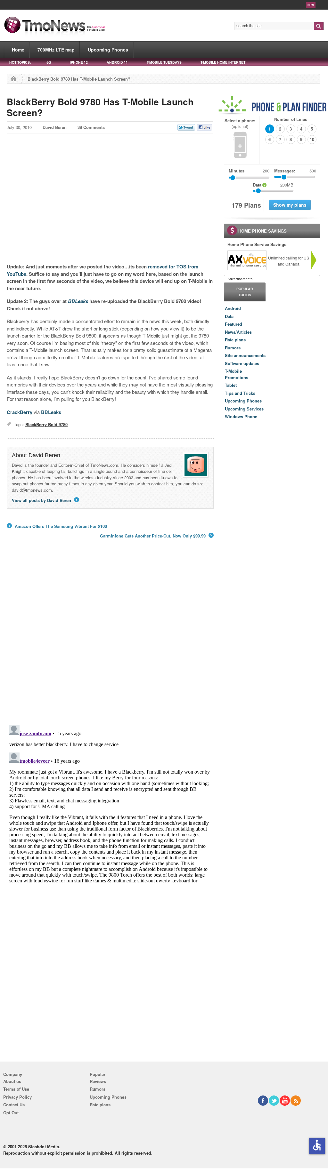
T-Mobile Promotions (236, 374)
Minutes (236, 171)
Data (229, 316)
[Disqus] (110, 802)
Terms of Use (16, 1089)
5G (48, 62)
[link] (246, 260)
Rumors (233, 348)
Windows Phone (241, 416)
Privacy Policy (17, 1097)
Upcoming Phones (108, 49)
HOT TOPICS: (20, 62)
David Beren (55, 127)
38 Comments (91, 127)
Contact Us (14, 1105)
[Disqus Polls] (110, 636)
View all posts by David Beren (45, 500)
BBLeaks (51, 412)
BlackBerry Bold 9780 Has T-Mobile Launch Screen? (100, 107)
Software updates (242, 363)
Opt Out (11, 1113)
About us (12, 1081)
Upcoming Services (244, 409)
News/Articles (238, 332)
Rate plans (235, 340)
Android (233, 308)
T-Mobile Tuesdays (164, 62)
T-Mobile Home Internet (223, 62)
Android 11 (117, 62)
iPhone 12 (79, 62)
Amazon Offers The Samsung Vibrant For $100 (57, 526)
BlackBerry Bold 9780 (46, 424)
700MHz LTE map (56, 49)
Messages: (295, 171)
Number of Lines (290, 119)
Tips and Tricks (240, 393)
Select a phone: (240, 123)
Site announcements (245, 355)
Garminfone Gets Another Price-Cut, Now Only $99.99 (156, 536)
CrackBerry (19, 412)
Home (18, 49)
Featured (233, 324)
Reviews (98, 1081)
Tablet (231, 385)
